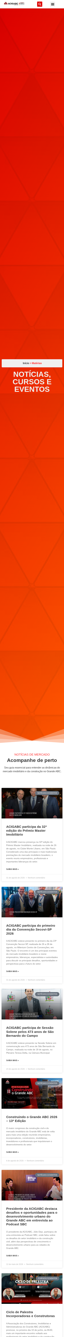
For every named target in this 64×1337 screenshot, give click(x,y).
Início (26, 363)
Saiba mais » (12, 869)
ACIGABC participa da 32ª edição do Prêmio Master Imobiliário (26, 830)
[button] (39, 4)
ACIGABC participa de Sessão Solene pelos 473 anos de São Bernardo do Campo (30, 1031)
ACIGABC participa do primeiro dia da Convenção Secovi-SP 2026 (30, 929)
